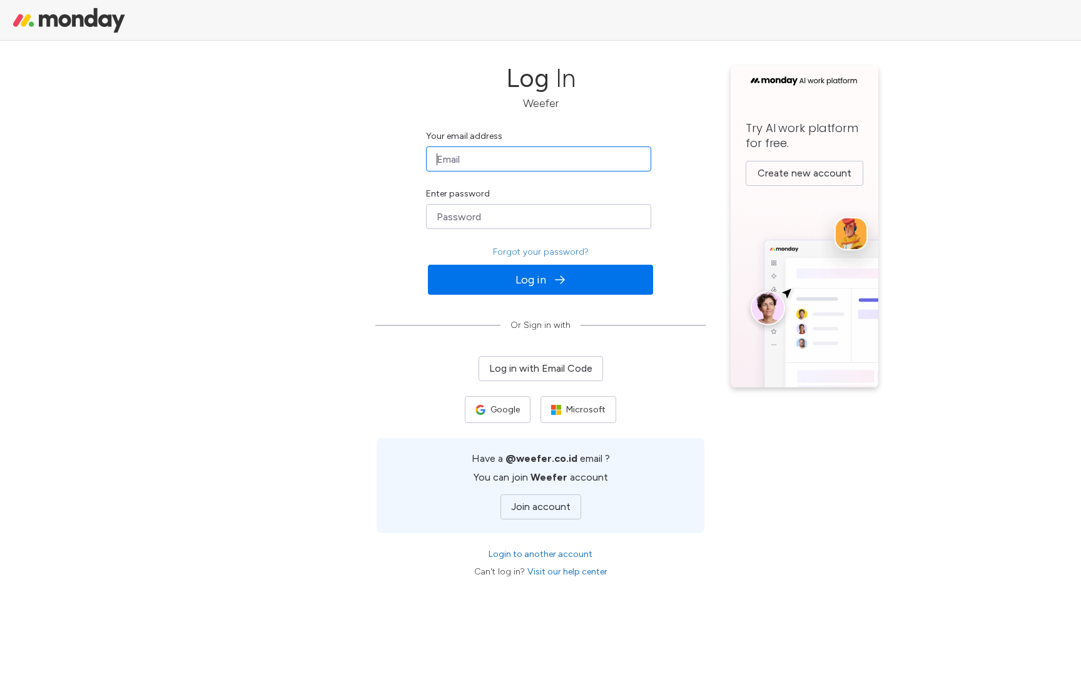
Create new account (804, 173)
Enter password (458, 193)
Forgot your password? (541, 252)
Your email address (464, 136)
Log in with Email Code (540, 368)
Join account (541, 507)
